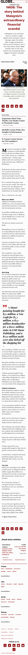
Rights (2, 586)
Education (9, 584)
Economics (4, 614)
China (2, 568)
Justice (9, 571)
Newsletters (4, 632)
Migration (20, 584)
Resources (4, 601)
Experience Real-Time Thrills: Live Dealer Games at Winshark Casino (13, 120)
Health (15, 584)
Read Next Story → (20, 560)
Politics (14, 571)
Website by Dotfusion (7, 638)
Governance (17, 568)
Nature (13, 599)
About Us (3, 629)
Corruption (18, 614)
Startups (12, 617)
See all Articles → (5, 576)
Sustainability (4, 617)
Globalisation (9, 568)
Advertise (10, 629)
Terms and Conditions (7, 635)
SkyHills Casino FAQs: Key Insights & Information (13, 131)
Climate (3, 599)
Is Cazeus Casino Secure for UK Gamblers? (12, 140)
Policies (11, 632)
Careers (16, 629)
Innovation (11, 614)
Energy (8, 599)
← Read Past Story (7, 560)
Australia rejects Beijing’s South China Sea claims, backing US (7, 549)
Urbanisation (11, 601)
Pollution (19, 599)
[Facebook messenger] (3, 110)
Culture (3, 584)
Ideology (3, 571)
